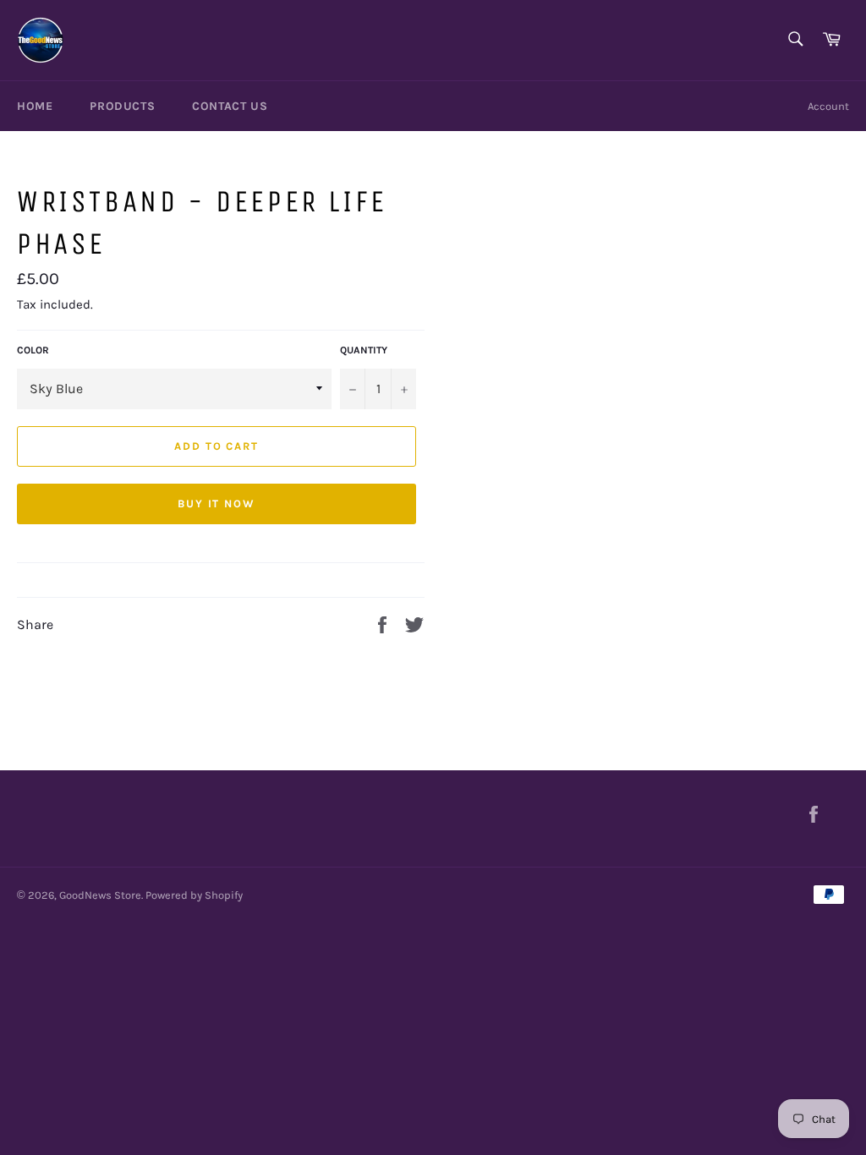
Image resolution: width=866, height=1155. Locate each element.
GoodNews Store (100, 895)
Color (33, 350)
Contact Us (229, 106)
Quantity (363, 350)
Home (34, 106)
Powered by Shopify (194, 895)
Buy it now (217, 503)
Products (122, 106)
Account (828, 106)
